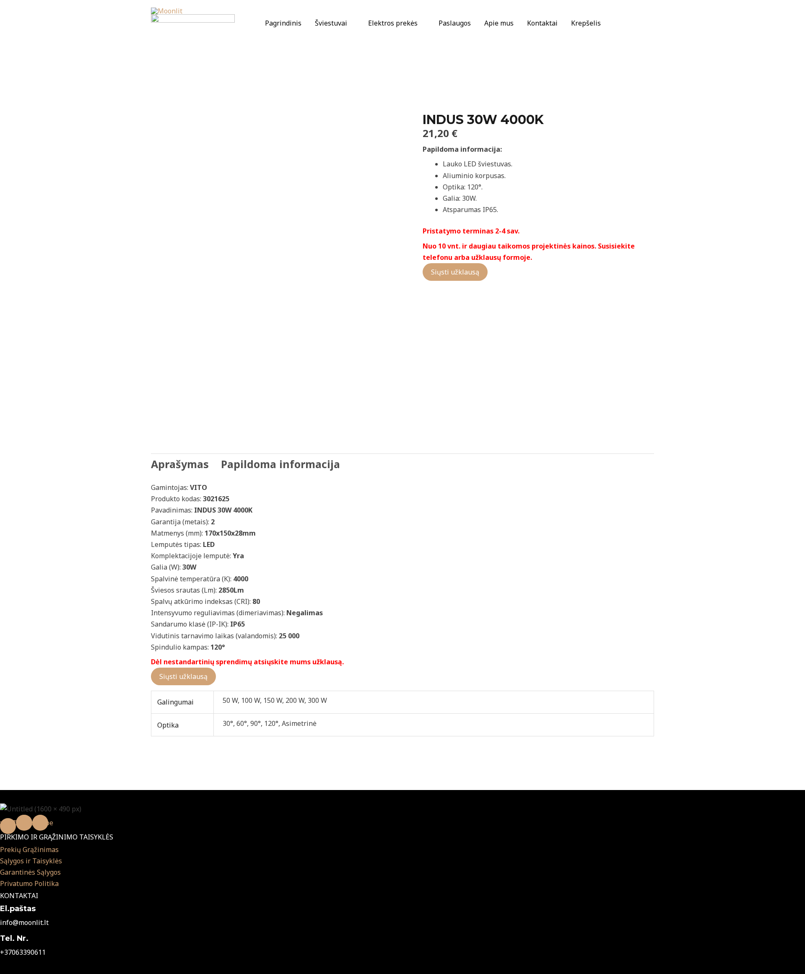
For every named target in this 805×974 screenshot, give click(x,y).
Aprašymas (180, 464)
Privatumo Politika (29, 883)
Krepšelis (586, 23)
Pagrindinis (283, 23)
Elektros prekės (393, 23)
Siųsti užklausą (455, 272)
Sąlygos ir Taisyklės (31, 860)
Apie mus (499, 23)
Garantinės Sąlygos (30, 872)
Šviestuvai (331, 23)
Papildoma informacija (280, 464)
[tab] (180, 464)
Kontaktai (542, 23)
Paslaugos (455, 23)
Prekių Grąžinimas (29, 849)
